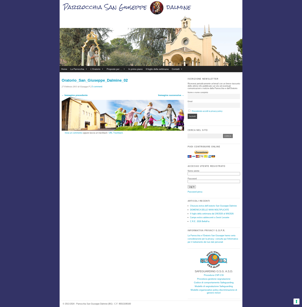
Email (190, 101)
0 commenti (97, 86)
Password (192, 178)
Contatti (175, 69)
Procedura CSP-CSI (214, 275)
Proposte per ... (114, 69)
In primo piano (135, 69)
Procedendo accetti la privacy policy (207, 111)
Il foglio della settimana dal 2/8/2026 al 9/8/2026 (212, 213)
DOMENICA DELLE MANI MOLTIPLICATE (209, 210)
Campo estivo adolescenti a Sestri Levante (209, 217)
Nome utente (193, 171)
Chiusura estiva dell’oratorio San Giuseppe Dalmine (213, 206)
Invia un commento (73, 133)
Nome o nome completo (198, 92)
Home (64, 69)
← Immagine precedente (75, 95)
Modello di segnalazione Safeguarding (214, 286)
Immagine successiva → (171, 95)
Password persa (195, 192)
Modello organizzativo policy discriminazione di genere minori (214, 291)
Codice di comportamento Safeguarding (214, 282)
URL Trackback (116, 133)
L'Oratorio (95, 69)
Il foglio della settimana (157, 69)
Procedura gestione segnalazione (213, 279)
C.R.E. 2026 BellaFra (199, 221)
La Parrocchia (77, 69)
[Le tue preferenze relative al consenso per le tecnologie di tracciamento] (296, 301)
